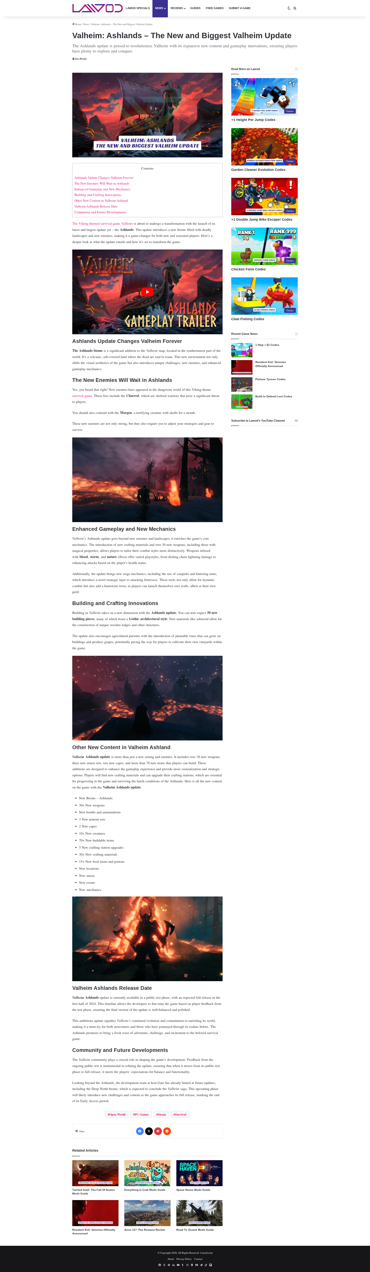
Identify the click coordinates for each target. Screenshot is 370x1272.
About (170, 1259)
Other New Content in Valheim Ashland (101, 200)
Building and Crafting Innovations (97, 194)
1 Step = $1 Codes (267, 344)
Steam (162, 1114)
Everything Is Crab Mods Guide (144, 1189)
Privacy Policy (184, 1259)
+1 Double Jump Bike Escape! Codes (261, 219)
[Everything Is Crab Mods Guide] (147, 1173)
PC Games (142, 1114)
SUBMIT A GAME (240, 8)
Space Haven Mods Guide (193, 1189)
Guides (195, 8)
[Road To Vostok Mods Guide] (199, 1213)
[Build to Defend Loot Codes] (241, 401)
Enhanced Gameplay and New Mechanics (102, 189)
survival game (82, 395)
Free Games (215, 8)
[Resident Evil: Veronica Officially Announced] (95, 1213)
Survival (180, 1114)
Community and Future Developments (100, 212)
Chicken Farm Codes (248, 269)
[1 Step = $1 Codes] (241, 350)
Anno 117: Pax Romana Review (144, 1229)
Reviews (177, 8)
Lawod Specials (138, 8)
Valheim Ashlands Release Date (96, 206)
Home (78, 24)
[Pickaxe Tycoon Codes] (241, 384)
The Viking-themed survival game (102, 223)
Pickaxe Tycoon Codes (270, 379)
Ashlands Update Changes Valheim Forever (103, 177)
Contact (198, 1259)
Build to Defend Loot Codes (273, 396)
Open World (117, 1114)
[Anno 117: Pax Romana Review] (147, 1213)
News (159, 8)
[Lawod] (97, 8)
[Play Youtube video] (147, 292)
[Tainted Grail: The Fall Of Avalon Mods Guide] (95, 1173)
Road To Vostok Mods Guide (195, 1229)
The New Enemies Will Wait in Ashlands (102, 183)
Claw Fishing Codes (247, 319)
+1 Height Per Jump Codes (253, 120)
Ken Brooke (81, 58)
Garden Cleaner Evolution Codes (258, 170)
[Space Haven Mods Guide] (199, 1173)
